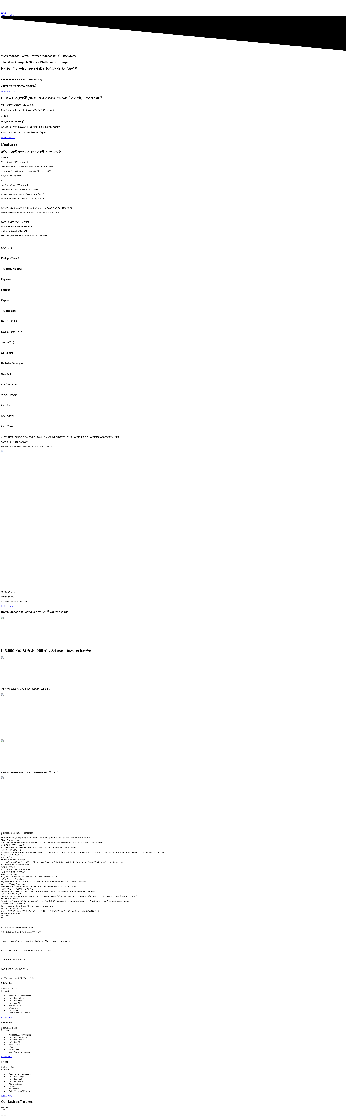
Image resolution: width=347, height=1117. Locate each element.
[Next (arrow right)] (5, 1115)
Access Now (6, 1017)
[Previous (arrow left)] (2, 1115)
